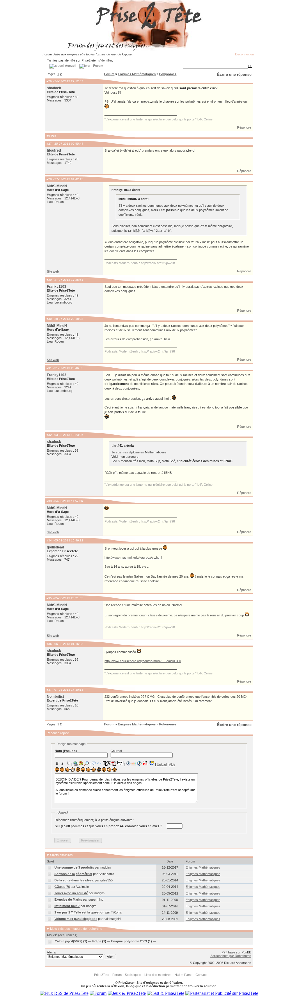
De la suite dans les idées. (74, 880)
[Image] (81, 763)
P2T (224, 952)
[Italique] (62, 763)
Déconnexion (244, 54)
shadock (54, 88)
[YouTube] (145, 763)
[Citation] (93, 763)
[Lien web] (75, 763)
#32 (49, 434)
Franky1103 (56, 287)
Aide (172, 764)
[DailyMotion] (151, 763)
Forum (109, 74)
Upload (162, 764)
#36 (49, 644)
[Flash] (128, 763)
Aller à (51, 952)
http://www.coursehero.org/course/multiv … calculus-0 (142, 661)
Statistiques (133, 974)
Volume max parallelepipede (75, 918)
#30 (49, 318)
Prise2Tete (101, 974)
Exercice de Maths (68, 899)
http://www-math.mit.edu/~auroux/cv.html (133, 557)
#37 (49, 689)
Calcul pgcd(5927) (68, 941)
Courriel (116, 751)
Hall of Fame (183, 974)
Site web (53, 271)
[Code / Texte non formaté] (99, 763)
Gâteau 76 (62, 886)
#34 (49, 540)
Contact (201, 974)
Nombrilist (55, 697)
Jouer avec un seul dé (71, 893)
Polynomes (167, 74)
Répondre (244, 127)
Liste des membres (157, 974)
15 (119, 92)
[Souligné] (68, 763)
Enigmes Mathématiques (137, 74)
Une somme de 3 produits (74, 867)
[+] (250, 66)
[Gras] (57, 763)
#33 (49, 501)
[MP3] (139, 763)
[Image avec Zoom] (86, 763)
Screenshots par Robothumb (230, 956)
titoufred (54, 150)
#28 (49, 179)
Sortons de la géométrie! (73, 874)
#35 (49, 598)
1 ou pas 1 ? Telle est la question (79, 912)
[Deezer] (134, 763)
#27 (49, 143)
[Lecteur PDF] (113, 763)
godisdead (55, 547)
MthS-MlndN (57, 186)
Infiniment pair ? (67, 906)
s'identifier (105, 60)
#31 (49, 368)
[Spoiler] (120, 763)
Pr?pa (96, 941)
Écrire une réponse (234, 74)
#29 (49, 279)
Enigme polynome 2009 (129, 941)
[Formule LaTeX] (106, 763)
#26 (49, 81)
